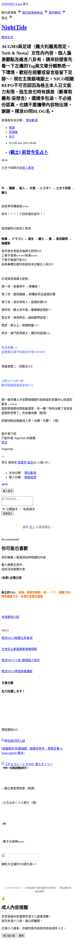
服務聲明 (39, 891)
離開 (21, 935)
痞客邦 (22, 462)
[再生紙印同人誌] (13, 740)
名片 (12, 136)
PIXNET (17, 887)
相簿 (12, 127)
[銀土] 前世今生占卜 (28, 152)
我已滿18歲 (9, 935)
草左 (4, 442)
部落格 (13, 132)
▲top (4, 483)
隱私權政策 (65, 887)
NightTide (14, 27)
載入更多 (8, 491)
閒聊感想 (30, 477)
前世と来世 (26, 167)
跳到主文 (7, 37)
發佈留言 (8, 513)
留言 (30, 462)
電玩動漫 (32, 120)
